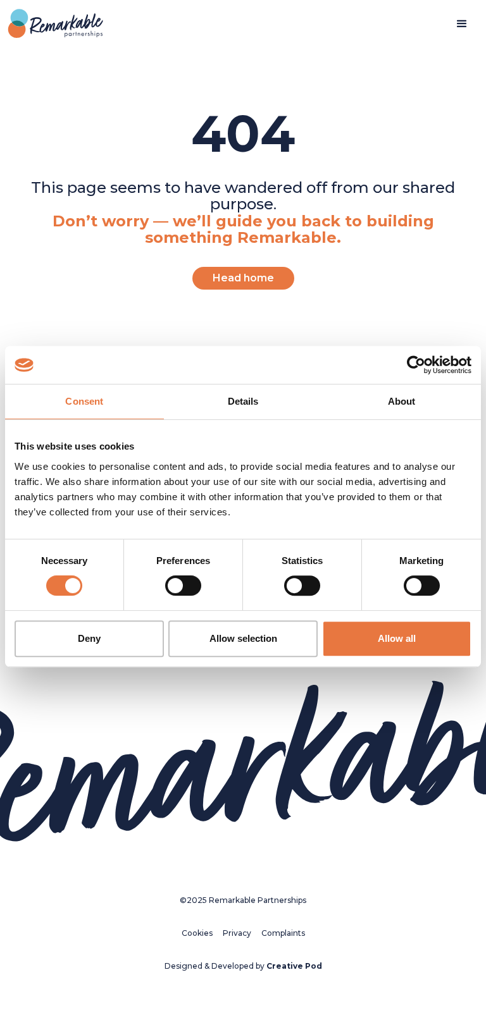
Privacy (237, 933)
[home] (55, 24)
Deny (89, 638)
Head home (243, 278)
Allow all (397, 638)
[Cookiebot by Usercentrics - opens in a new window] (416, 364)
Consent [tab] (84, 401)
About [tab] (402, 401)
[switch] (183, 585)
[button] (462, 24)
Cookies (197, 933)
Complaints (283, 933)
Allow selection (243, 638)
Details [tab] (243, 401)
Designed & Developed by (243, 966)
